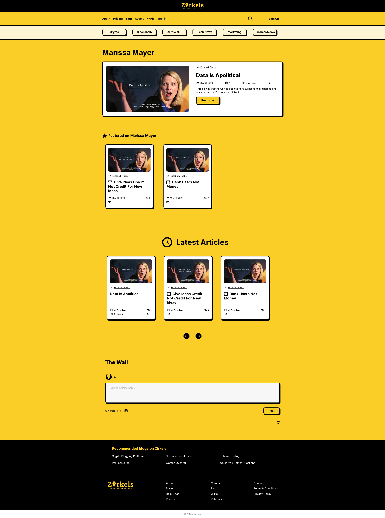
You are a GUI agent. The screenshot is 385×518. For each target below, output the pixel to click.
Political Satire (120, 462)
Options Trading (229, 456)
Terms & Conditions (266, 488)
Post (271, 410)
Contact (258, 483)
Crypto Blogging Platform (128, 456)
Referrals (216, 499)
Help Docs (172, 493)
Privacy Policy (262, 493)
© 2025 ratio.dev (192, 514)
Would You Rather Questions (237, 462)
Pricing (170, 488)
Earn (213, 488)
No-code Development (180, 456)
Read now (207, 100)
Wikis (214, 493)
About (170, 483)
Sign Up (274, 18)
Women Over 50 (176, 462)
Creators (216, 483)
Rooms (170, 499)
